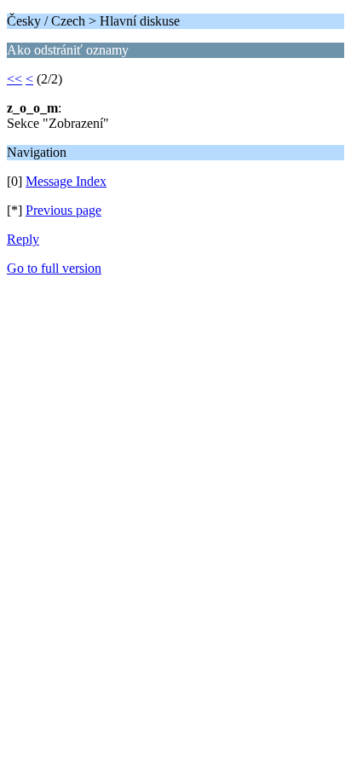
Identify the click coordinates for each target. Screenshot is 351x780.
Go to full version (54, 268)
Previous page (63, 210)
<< (14, 79)
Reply (23, 239)
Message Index (66, 181)
